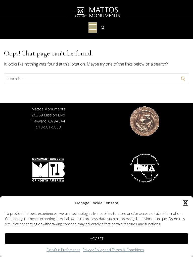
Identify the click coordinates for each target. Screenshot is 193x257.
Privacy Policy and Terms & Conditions (113, 249)
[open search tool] (103, 28)
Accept (96, 239)
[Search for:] (96, 78)
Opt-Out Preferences (63, 249)
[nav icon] (92, 27)
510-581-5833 (48, 127)
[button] (185, 202)
